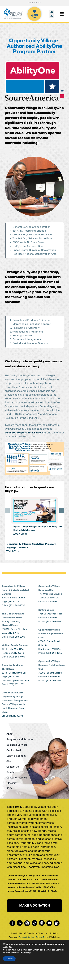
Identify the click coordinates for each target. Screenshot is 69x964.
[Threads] (42, 923)
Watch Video (20, 534)
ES (51, 16)
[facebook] (12, 923)
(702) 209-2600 (54, 621)
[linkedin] (57, 923)
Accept (9, 958)
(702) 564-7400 (17, 656)
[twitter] (20, 923)
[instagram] (27, 923)
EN (51, 12)
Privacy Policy (42, 937)
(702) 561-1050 (54, 652)
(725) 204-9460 (54, 680)
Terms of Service (26, 937)
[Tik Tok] (34, 923)
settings (26, 952)
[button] (7, 510)
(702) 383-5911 (21, 680)
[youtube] (49, 923)
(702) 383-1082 (17, 684)
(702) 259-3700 (17, 636)
